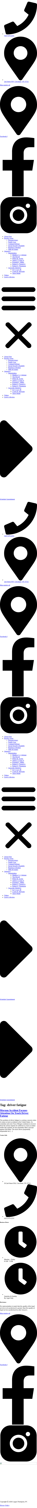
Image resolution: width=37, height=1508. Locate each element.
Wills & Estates (13, 249)
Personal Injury (13, 240)
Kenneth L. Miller (18, 262)
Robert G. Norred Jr (18, 264)
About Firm (8, 236)
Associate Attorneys (14, 268)
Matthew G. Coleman (19, 255)
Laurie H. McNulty (18, 271)
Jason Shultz (16, 273)
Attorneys (7, 251)
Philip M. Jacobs (17, 258)
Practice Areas (8, 238)
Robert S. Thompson (19, 266)
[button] (18, 317)
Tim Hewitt (16, 257)
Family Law (12, 242)
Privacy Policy (4, 1505)
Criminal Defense (14, 244)
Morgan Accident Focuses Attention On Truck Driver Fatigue (14, 1113)
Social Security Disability (16, 246)
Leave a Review (9, 277)
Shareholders (12, 253)
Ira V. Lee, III (16, 270)
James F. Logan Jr (18, 260)
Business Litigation (14, 247)
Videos (6, 275)
